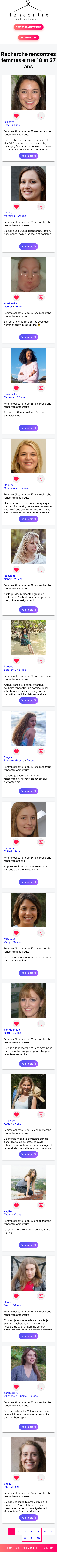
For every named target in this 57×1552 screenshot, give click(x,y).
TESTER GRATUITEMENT (28, 27)
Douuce (8, 484)
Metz (7, 1305)
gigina (7, 1483)
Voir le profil (28, 155)
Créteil (8, 851)
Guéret (8, 306)
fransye (8, 666)
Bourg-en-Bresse (14, 760)
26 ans (19, 306)
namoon (9, 848)
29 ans (18, 578)
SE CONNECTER (28, 37)
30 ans (22, 215)
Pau (6, 1486)
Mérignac (9, 215)
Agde (7, 1123)
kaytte (8, 1211)
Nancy (8, 578)
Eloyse (8, 757)
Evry (6, 125)
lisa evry (9, 121)
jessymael (10, 575)
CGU (17, 1548)
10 (38, 1538)
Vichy (7, 942)
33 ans (33, 1396)
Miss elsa (9, 938)
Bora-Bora (10, 669)
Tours (7, 1214)
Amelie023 (10, 303)
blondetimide (12, 1029)
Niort (7, 1032)
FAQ (9, 1548)
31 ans (16, 125)
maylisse (9, 1120)
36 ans (17, 1305)
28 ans (21, 397)
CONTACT (48, 1548)
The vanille (10, 394)
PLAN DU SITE (31, 1548)
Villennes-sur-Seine (15, 1396)
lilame (7, 1302)
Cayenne (9, 397)
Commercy (10, 488)
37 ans (17, 942)
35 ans (24, 488)
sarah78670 (11, 1392)
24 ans (19, 851)
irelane (8, 212)
